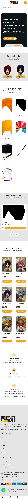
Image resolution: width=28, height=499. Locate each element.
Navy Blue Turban (6, 303)
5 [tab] (17, 45)
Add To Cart (7, 281)
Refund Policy (6, 464)
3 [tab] (10, 45)
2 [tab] (8, 45)
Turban (5, 442)
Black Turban (5, 273)
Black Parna (5, 222)
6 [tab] (21, 45)
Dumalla (5, 448)
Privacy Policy (6, 461)
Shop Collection (9, 38)
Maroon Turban (20, 333)
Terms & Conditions (8, 458)
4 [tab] (12, 45)
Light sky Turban (20, 303)
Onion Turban (19, 273)
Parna (4, 445)
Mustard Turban (6, 333)
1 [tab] (6, 45)
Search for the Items (7, 7)
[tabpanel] (14, 30)
